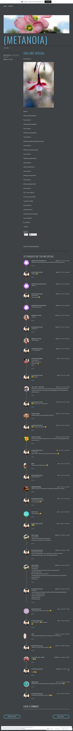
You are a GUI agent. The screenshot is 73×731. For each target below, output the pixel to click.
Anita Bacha (35, 535)
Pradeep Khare (36, 413)
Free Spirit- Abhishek (38, 387)
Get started (48, 1)
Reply (33, 265)
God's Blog (35, 512)
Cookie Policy (23, 728)
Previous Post (10, 716)
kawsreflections (36, 315)
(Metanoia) (26, 39)
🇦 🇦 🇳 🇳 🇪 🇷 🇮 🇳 (37, 272)
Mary (33, 463)
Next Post (58, 716)
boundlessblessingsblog (39, 260)
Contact (10, 6)
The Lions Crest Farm (38, 657)
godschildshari (36, 437)
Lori (33, 634)
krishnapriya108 (36, 609)
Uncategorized (34, 246)
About (5, 6)
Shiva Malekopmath (37, 358)
